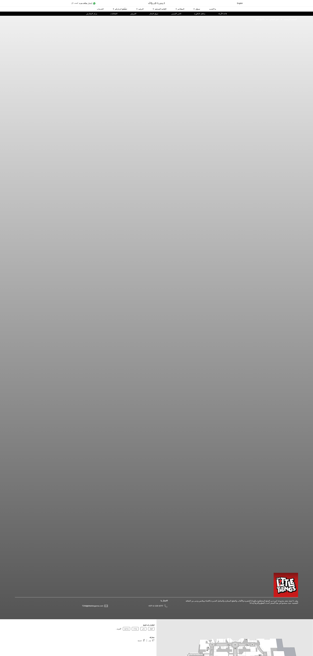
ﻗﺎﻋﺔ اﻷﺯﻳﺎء (222, 13)
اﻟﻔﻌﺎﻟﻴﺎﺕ (113, 13)
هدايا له (135, 628)
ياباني (143, 628)
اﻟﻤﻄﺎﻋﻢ (181, 9)
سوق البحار (153, 13)
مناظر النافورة (199, 13)
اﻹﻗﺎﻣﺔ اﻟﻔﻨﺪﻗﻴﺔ (160, 9)
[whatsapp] (94, 3)
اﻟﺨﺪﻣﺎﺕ (100, 9)
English (240, 3)
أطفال (151, 628)
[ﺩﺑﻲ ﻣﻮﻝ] (156, 3)
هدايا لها (126, 628)
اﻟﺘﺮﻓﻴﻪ (141, 9)
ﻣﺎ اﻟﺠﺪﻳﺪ (212, 9)
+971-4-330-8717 (155, 606)
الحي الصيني (176, 13)
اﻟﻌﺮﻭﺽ (133, 13)
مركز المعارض (91, 13)
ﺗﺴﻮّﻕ (198, 9)
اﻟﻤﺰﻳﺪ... (118, 629)
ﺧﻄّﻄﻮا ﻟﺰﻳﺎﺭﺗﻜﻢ (121, 9)
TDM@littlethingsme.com (92, 606)
